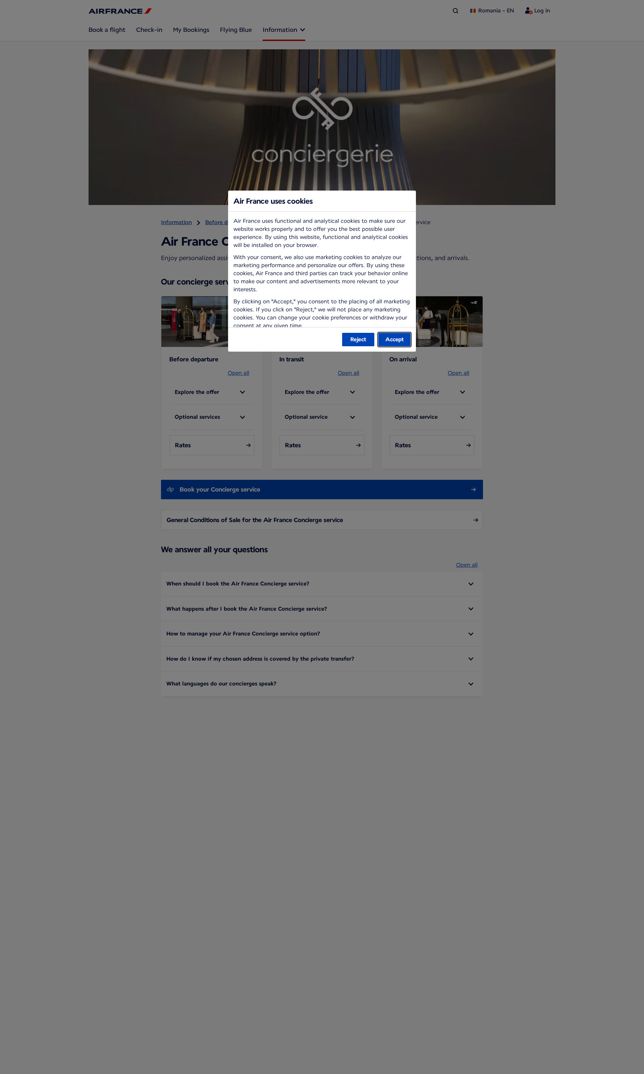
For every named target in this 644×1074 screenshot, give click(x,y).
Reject (358, 339)
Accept (394, 339)
